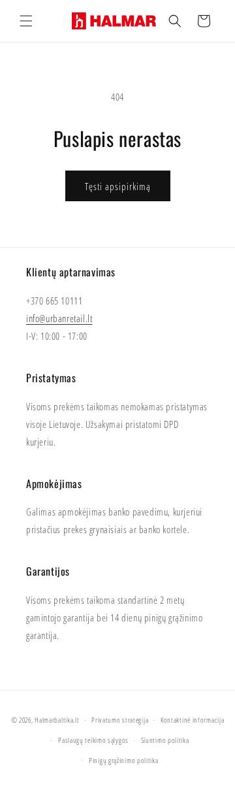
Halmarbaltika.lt (57, 720)
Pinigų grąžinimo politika (124, 760)
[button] (26, 21)
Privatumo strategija (119, 720)
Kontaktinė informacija (192, 720)
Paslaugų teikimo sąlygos (93, 740)
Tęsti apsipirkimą (118, 186)
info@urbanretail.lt (59, 318)
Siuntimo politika (165, 740)
